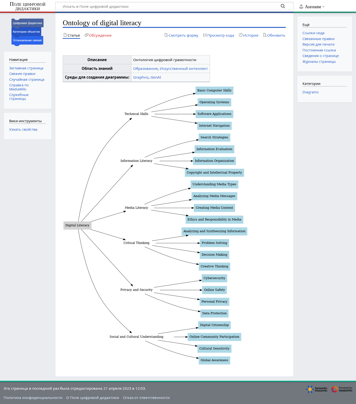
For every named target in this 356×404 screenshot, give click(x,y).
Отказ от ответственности (146, 397)
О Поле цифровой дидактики (92, 397)
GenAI (155, 77)
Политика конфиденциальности (33, 397)
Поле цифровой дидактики (28, 6)
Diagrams (310, 92)
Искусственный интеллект (184, 68)
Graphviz (140, 77)
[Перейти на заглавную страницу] (28, 32)
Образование (145, 68)
